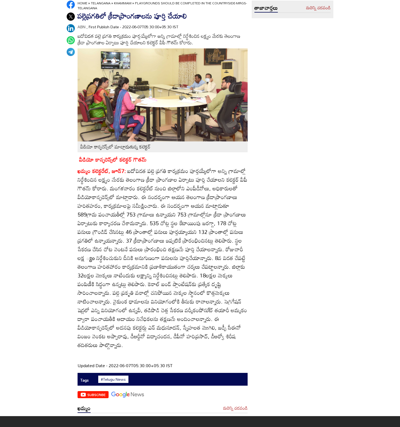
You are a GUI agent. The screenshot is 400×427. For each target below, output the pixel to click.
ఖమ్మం (84, 408)
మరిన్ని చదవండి (235, 408)
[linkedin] (71, 28)
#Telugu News (113, 379)
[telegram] (71, 52)
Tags (84, 380)
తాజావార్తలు (266, 7)
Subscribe (96, 394)
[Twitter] (71, 17)
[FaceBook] (71, 5)
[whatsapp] (71, 40)
